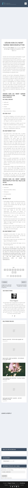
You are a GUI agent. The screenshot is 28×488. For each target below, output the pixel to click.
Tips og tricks (18, 49)
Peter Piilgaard (11, 47)
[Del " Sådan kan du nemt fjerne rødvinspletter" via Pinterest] (15, 269)
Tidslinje (6, 485)
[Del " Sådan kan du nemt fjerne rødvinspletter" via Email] (12, 272)
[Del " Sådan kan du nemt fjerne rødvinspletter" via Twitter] (7, 269)
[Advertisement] (14, 22)
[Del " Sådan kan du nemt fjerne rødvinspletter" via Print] (15, 272)
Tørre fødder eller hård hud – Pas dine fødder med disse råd (14, 378)
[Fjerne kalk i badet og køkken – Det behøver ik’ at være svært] (14, 349)
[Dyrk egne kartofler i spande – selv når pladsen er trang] (14, 389)
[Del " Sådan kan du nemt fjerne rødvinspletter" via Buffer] (20, 269)
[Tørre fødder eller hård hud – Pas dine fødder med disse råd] (14, 369)
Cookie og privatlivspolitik (14, 485)
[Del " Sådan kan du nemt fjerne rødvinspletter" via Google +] (10, 269)
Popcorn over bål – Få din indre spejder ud (13, 339)
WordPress (22, 483)
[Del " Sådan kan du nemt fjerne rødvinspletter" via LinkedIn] (18, 269)
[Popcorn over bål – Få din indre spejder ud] (14, 331)
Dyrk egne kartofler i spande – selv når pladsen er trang (12, 398)
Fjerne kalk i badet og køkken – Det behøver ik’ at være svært (13, 359)
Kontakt (22, 485)
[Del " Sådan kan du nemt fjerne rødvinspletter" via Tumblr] (12, 269)
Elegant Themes (11, 483)
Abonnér (4, 476)
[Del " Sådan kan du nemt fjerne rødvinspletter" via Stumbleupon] (23, 269)
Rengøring (12, 49)
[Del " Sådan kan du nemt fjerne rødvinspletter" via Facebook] (5, 269)
